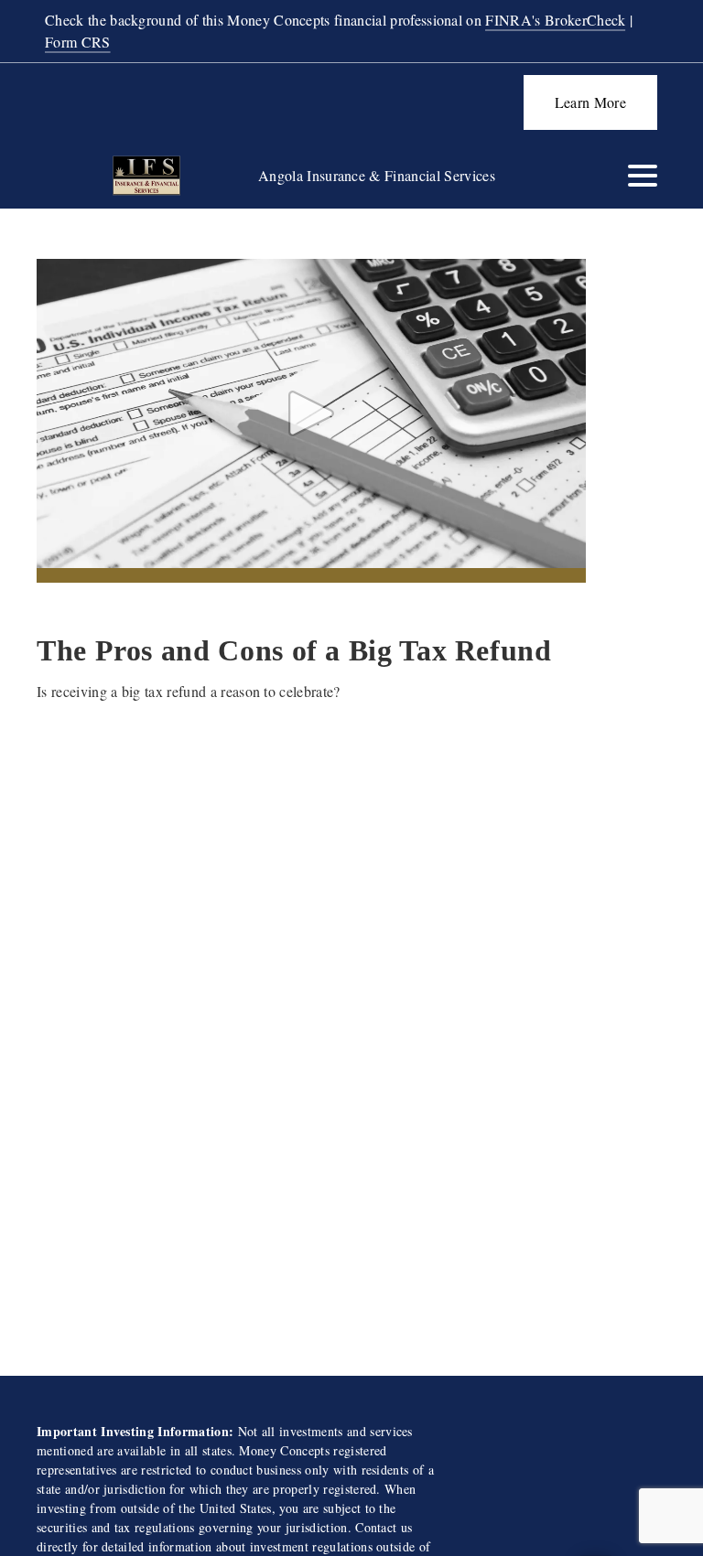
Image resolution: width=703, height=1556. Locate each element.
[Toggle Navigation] (642, 176)
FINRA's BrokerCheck (555, 19)
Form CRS (78, 41)
